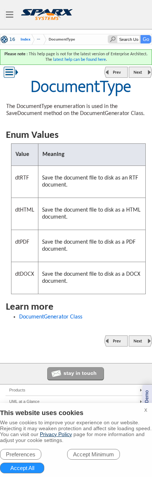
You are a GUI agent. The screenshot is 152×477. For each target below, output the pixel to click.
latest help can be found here (79, 60)
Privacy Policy (56, 434)
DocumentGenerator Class (50, 317)
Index (26, 39)
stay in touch (80, 373)
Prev (117, 72)
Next (138, 72)
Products (17, 390)
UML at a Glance (24, 401)
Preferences (20, 454)
